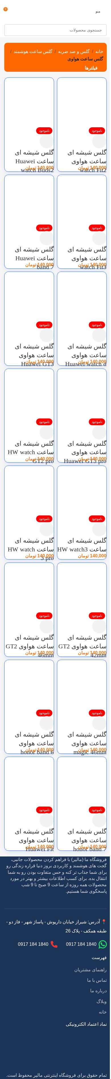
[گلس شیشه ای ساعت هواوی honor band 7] (81, 780)
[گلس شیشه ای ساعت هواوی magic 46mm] (81, 684)
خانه (99, 51)
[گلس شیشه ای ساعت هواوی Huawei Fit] (29, 780)
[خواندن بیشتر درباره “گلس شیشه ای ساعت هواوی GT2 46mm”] (47, 626)
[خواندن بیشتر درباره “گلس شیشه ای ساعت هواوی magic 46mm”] (99, 723)
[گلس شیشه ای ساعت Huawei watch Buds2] (29, 102)
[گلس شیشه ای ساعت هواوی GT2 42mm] (81, 587)
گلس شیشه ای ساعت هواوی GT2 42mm (82, 646)
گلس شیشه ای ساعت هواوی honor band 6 (34, 743)
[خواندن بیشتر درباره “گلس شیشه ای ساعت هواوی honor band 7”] (99, 820)
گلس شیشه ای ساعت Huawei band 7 (34, 258)
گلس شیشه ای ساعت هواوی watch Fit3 (86, 258)
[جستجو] (10, 30)
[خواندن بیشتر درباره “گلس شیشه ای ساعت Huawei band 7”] (47, 238)
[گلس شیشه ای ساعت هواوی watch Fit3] (81, 198)
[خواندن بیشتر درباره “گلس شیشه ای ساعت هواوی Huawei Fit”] (47, 820)
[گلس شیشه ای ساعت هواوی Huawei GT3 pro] (81, 393)
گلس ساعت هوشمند (33, 51)
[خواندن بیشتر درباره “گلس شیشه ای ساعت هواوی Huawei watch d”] (99, 335)
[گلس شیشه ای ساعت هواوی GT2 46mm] (29, 587)
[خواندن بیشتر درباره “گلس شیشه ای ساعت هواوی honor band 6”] (47, 723)
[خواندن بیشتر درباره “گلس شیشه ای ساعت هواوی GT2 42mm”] (99, 626)
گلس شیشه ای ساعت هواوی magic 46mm (86, 743)
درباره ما (98, 990)
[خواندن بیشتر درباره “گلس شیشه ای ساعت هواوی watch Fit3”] (99, 238)
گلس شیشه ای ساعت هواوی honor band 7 (86, 840)
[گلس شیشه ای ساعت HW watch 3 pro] (29, 490)
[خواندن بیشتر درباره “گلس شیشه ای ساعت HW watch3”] (99, 529)
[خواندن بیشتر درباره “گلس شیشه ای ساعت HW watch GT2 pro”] (47, 432)
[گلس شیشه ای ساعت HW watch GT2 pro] (29, 393)
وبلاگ (101, 1001)
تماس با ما (97, 980)
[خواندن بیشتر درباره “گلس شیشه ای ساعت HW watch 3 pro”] (47, 529)
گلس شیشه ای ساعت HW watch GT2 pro (31, 452)
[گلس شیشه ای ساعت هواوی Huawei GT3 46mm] (29, 296)
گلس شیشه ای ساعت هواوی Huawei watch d (85, 355)
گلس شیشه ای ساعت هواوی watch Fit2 (86, 161)
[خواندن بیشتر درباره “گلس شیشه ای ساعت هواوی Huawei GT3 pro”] (99, 432)
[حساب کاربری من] (18, 11)
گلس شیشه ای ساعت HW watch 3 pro (31, 549)
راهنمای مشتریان (90, 969)
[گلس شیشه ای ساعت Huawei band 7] (29, 198)
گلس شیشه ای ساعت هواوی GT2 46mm (30, 646)
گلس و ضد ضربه (74, 51)
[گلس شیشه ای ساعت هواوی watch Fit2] (81, 102)
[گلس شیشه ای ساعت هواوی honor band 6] (29, 684)
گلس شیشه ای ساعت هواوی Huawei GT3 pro (85, 452)
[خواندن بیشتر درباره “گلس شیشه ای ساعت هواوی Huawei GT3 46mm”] (47, 335)
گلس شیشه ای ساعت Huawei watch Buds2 (34, 161)
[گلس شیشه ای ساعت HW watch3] (81, 490)
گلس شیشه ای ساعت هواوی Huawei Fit (34, 840)
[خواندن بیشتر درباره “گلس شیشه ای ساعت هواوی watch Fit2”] (99, 141)
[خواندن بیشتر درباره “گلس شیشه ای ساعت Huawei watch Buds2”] (47, 141)
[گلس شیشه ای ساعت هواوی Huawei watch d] (81, 296)
